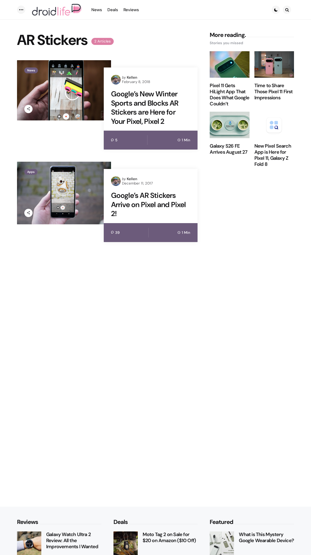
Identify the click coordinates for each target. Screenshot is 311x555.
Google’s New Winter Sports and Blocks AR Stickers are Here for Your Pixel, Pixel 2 (145, 107)
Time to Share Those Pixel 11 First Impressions (273, 92)
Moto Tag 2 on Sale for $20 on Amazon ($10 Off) (169, 537)
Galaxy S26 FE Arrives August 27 (228, 149)
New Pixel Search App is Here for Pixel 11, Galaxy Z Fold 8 (272, 155)
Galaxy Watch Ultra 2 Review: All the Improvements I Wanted (72, 540)
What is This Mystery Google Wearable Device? (266, 537)
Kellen (132, 77)
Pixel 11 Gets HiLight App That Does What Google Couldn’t (229, 95)
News (31, 70)
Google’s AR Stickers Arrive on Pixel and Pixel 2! (148, 204)
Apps (31, 172)
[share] (28, 109)
